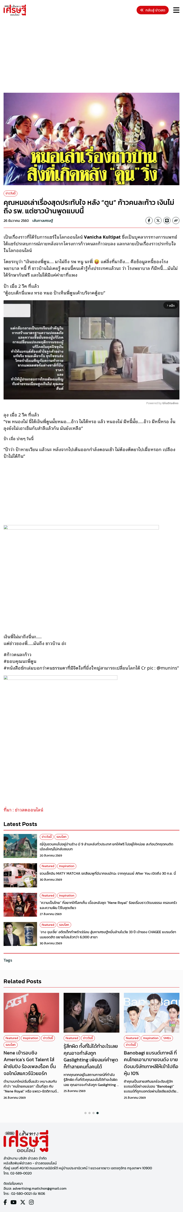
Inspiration (66, 866)
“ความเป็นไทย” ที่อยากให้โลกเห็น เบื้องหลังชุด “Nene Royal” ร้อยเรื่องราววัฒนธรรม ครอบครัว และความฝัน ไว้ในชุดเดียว (108, 905)
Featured (48, 866)
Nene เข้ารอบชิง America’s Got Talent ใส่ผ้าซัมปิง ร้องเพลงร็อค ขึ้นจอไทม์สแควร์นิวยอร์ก (30, 1063)
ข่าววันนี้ (10, 193)
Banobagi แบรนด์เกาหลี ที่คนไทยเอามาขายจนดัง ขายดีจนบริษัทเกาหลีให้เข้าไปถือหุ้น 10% (151, 1063)
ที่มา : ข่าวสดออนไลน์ (23, 809)
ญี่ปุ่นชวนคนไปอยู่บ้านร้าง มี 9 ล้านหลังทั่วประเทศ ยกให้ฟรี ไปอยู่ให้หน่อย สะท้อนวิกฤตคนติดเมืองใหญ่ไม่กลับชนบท (106, 846)
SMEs (167, 1038)
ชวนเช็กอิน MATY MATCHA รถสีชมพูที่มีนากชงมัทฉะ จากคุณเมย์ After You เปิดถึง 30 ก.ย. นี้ (108, 873)
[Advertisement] (93, 55)
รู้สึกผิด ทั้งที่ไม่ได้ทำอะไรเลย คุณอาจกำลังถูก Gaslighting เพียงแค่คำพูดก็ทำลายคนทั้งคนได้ (91, 1056)
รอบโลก (61, 836)
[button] (85, 1113)
